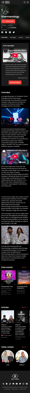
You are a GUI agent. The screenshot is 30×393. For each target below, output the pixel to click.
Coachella (21, 139)
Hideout (3, 144)
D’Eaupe (17, 172)
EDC (26, 139)
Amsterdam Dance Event (9, 142)
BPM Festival (5, 141)
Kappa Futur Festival (16, 141)
